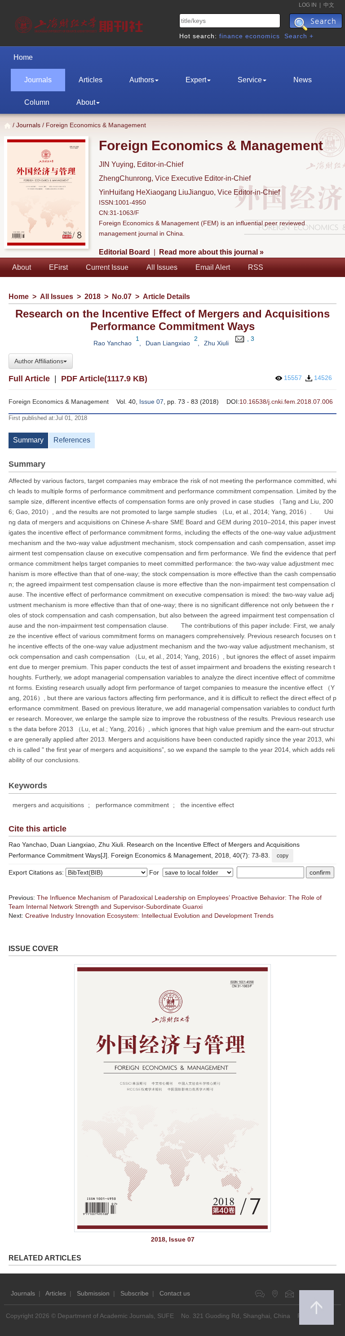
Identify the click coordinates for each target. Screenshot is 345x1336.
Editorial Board (124, 252)
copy (282, 856)
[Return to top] (316, 1307)
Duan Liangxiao (168, 343)
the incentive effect (207, 805)
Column (36, 102)
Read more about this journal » (211, 252)
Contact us (174, 1293)
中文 (328, 5)
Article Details (166, 296)
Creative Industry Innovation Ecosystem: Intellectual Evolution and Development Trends (149, 915)
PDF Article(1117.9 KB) (104, 378)
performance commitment (132, 805)
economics (262, 36)
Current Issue (107, 267)
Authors (141, 80)
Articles (90, 80)
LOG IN (308, 5)
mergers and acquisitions (48, 805)
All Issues (161, 267)
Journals (38, 80)
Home (23, 57)
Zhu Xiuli (216, 343)
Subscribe (134, 1293)
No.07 (122, 296)
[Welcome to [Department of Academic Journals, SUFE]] (80, 22)
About (85, 102)
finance (231, 36)
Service (250, 80)
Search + (299, 36)
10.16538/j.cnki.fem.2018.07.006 (286, 401)
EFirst (58, 267)
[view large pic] (172, 1098)
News (302, 80)
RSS (255, 267)
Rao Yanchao (112, 343)
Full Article (29, 378)
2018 (92, 296)
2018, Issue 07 (173, 1239)
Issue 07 (151, 401)
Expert (196, 80)
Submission (93, 1293)
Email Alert (212, 267)
